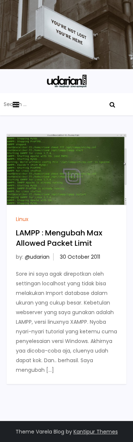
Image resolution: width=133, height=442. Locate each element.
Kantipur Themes (96, 431)
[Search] (112, 104)
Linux (22, 219)
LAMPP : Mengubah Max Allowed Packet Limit (59, 238)
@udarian (37, 257)
